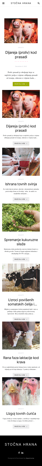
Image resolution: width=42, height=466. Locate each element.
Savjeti (21, 47)
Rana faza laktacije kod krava (21, 360)
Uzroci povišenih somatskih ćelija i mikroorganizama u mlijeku (21, 306)
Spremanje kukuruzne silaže (21, 242)
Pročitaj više (20, 84)
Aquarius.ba (30, 458)
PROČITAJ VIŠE (20, 143)
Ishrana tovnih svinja (21, 184)
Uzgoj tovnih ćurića (21, 413)
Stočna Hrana (21, 3)
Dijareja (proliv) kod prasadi (21, 54)
